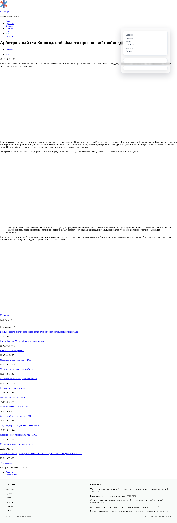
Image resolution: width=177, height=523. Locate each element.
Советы (9, 28)
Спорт (8, 31)
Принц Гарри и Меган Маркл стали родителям (22, 341)
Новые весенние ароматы (12, 350)
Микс (8, 33)
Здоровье (10, 23)
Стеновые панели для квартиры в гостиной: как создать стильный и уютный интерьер (41, 453)
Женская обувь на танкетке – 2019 (16, 416)
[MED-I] (3, 7)
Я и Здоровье (7, 463)
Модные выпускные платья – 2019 (16, 369)
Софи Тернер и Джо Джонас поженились (19, 425)
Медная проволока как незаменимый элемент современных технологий (124, 511)
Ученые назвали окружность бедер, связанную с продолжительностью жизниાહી (39, 332)
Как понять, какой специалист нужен (17, 444)
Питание (10, 36)
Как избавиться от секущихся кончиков (18, 378)
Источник (4, 315)
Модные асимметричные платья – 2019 (18, 435)
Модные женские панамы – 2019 (15, 360)
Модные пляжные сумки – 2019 (15, 407)
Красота (9, 26)
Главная (9, 21)
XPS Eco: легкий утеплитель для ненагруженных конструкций (120, 507)
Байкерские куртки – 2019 (12, 397)
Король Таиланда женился (12, 388)
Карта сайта (11, 475)
